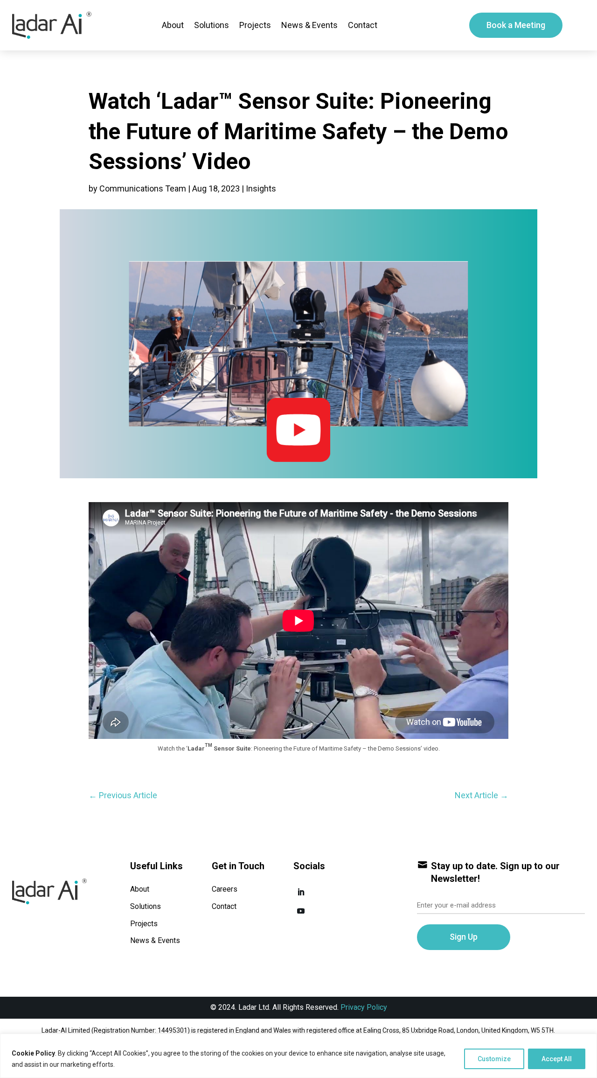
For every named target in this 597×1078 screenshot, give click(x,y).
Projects (255, 25)
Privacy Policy (363, 1007)
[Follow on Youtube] (300, 910)
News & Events (309, 25)
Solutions (211, 25)
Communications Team (142, 188)
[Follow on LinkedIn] (300, 892)
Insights (261, 188)
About (173, 25)
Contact (362, 25)
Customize (494, 1059)
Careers (224, 889)
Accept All (556, 1059)
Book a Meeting (515, 25)
